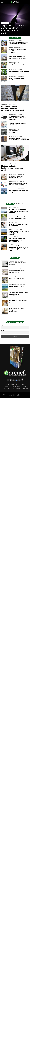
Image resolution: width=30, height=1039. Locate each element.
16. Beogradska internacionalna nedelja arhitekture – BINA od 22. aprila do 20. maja (17, 118)
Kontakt (25, 388)
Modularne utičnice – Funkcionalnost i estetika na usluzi (12, 168)
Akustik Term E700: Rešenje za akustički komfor (17, 79)
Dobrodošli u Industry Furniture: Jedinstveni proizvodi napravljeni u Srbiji (12, 108)
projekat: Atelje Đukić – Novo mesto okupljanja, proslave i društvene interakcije (19, 233)
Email (2, 330)
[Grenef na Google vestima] (16, 380)
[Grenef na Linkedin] (19, 380)
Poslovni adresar (16, 386)
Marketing (7, 386)
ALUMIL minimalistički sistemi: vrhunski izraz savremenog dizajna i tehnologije (18, 211)
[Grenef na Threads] (22, 379)
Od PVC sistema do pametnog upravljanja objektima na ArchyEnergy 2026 (17, 240)
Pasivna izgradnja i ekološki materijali (19, 71)
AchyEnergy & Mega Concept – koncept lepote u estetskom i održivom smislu (18, 294)
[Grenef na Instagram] (13, 380)
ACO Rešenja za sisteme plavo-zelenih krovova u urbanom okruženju (17, 51)
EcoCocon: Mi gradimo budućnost (17, 300)
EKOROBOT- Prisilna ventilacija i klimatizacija (17, 131)
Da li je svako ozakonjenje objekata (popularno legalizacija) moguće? (18, 43)
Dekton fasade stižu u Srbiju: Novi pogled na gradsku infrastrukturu (17, 57)
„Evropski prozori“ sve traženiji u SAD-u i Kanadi (17, 124)
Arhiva (12, 388)
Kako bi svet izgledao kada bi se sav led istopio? (18, 191)
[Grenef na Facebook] (8, 380)
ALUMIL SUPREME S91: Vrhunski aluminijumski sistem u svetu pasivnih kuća (19, 140)
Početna (7, 384)
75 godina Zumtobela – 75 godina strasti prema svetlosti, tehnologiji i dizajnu (14, 29)
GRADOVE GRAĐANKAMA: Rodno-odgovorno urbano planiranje (18, 184)
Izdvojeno (19, 388)
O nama (25, 386)
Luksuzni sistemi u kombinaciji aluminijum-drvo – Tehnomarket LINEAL (17, 310)
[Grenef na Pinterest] (10, 380)
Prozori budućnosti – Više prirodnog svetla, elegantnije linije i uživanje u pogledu (17, 270)
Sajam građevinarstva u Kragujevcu (18, 64)
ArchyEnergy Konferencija (18, 384)
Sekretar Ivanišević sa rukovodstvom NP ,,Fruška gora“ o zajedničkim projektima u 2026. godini (18, 248)
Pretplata (6, 388)
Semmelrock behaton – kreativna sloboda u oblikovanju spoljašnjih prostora (18, 218)
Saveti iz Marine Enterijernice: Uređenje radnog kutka (16, 176)
